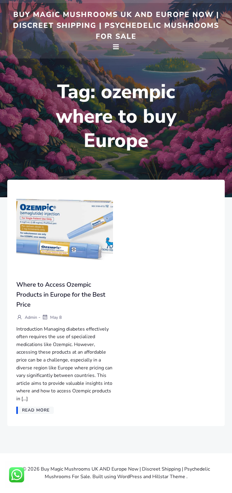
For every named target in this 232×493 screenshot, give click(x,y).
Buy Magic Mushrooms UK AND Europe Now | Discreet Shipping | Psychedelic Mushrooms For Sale (116, 25)
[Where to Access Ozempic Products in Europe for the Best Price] (64, 229)
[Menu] (116, 47)
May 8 (55, 317)
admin (30, 317)
